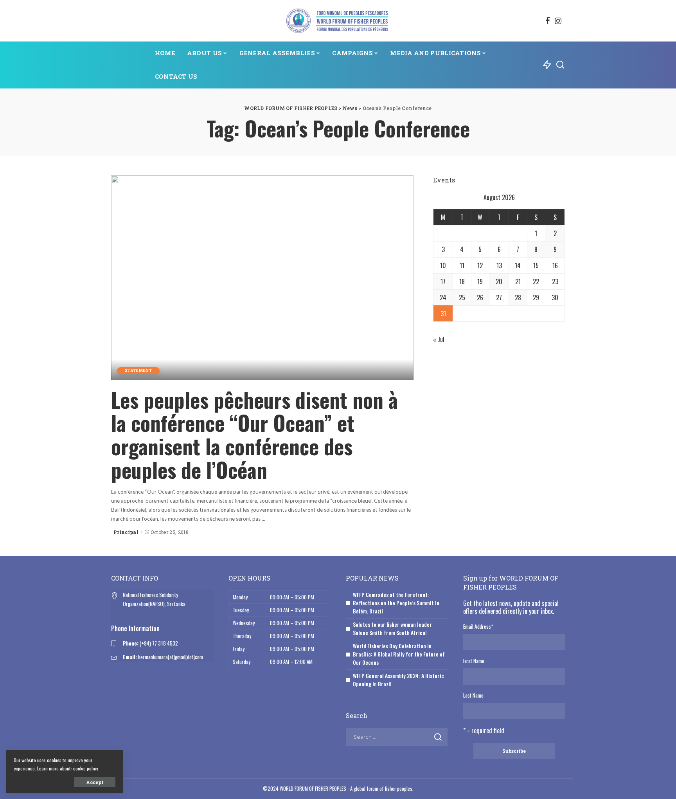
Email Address (478, 626)
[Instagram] (558, 21)
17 (443, 281)
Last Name (473, 695)
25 (462, 297)
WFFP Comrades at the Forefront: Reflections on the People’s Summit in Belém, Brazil (396, 602)
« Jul (438, 339)
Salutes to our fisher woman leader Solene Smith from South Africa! (392, 628)
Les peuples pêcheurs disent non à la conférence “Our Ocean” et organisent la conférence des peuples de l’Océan (254, 434)
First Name (473, 661)
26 (480, 297)
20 (499, 281)
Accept (95, 782)
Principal (125, 532)
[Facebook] (548, 21)
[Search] (560, 64)
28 (518, 297)
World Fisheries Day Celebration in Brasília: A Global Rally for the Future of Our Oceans (399, 654)
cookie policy (85, 768)
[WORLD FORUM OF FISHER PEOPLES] (338, 21)
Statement (138, 370)
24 (443, 297)
